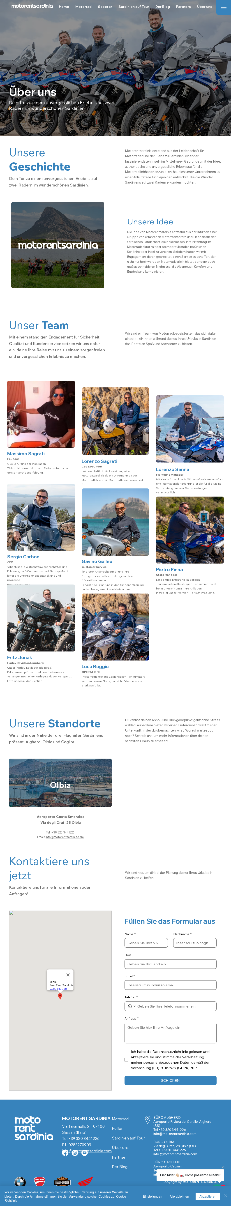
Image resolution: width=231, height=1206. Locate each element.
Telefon (131, 997)
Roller (117, 1128)
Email (130, 976)
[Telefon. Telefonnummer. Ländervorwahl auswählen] (131, 1006)
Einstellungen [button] (152, 1196)
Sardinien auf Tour (128, 1138)
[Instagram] (75, 1153)
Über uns (120, 1147)
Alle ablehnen (179, 1196)
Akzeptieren (207, 1196)
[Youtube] (84, 1153)
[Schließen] (225, 1196)
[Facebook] (65, 1153)
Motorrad (120, 1118)
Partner (118, 1157)
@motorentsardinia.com (177, 1134)
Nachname (182, 934)
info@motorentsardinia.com (65, 837)
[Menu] (223, 7)
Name (130, 934)
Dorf (128, 955)
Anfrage (132, 1018)
